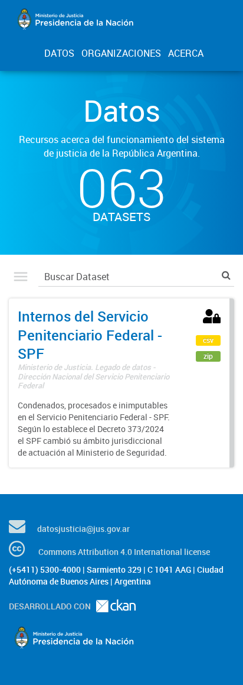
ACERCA (185, 53)
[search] (226, 275)
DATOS (59, 53)
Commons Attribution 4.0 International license (124, 551)
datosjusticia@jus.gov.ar (83, 528)
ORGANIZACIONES (121, 53)
